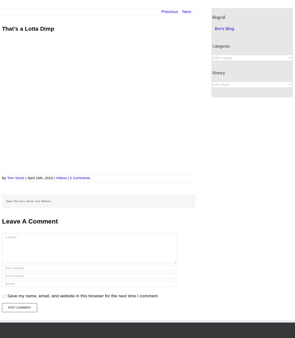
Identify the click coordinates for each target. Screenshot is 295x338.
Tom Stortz (15, 178)
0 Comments (80, 178)
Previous (169, 11)
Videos (61, 178)
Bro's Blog (224, 28)
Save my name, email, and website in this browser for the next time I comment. (83, 295)
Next (186, 11)
